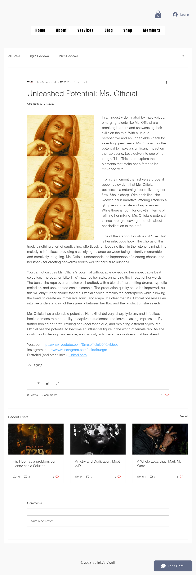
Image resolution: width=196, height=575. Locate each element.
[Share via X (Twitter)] (38, 383)
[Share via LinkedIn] (48, 383)
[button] (158, 14)
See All (184, 416)
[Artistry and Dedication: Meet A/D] (98, 439)
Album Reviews (67, 56)
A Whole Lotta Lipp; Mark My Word (159, 463)
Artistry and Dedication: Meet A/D (97, 463)
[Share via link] (57, 383)
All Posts (14, 56)
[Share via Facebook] (29, 383)
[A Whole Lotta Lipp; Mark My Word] (160, 439)
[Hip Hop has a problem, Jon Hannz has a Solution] (36, 439)
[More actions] (166, 82)
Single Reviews (38, 56)
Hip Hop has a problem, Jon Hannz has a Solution (34, 463)
